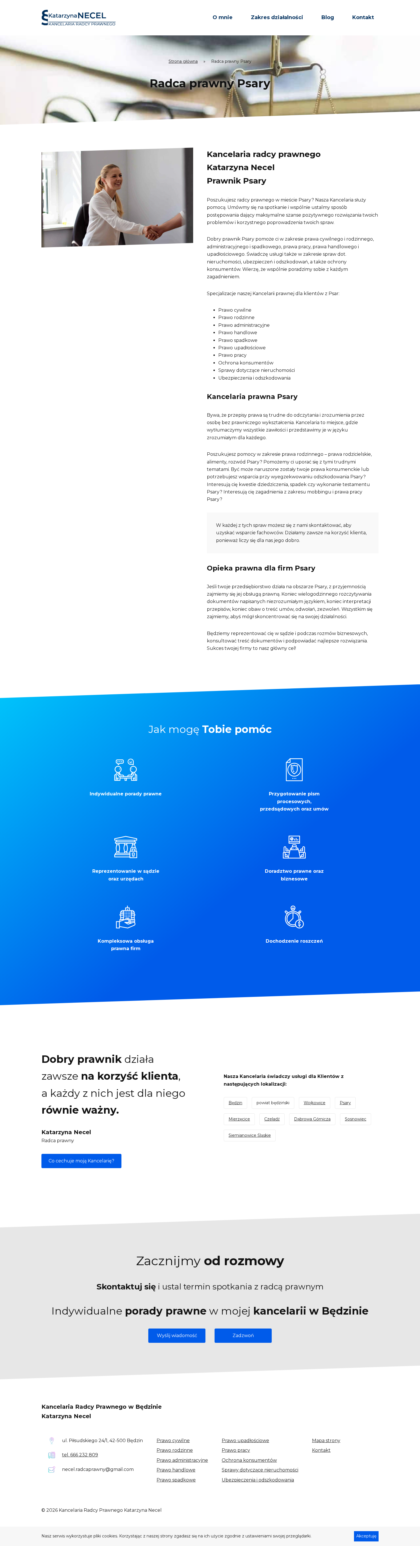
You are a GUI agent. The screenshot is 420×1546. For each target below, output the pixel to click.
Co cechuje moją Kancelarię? (81, 1161)
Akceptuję (366, 1536)
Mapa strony (326, 1440)
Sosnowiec (355, 1119)
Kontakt (363, 17)
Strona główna (183, 61)
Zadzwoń (243, 1335)
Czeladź (272, 1119)
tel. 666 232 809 (80, 1455)
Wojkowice (314, 1102)
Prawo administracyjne (182, 1460)
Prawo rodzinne (175, 1450)
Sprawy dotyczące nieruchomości (260, 1470)
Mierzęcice (239, 1119)
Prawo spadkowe (176, 1480)
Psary (345, 1102)
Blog (327, 17)
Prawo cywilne (173, 1440)
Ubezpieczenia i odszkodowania (258, 1480)
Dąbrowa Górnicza (312, 1119)
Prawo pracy (236, 1450)
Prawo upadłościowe (245, 1440)
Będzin (235, 1102)
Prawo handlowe (176, 1470)
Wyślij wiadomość (177, 1335)
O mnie (223, 17)
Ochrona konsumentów (249, 1460)
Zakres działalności (277, 17)
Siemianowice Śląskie (250, 1135)
